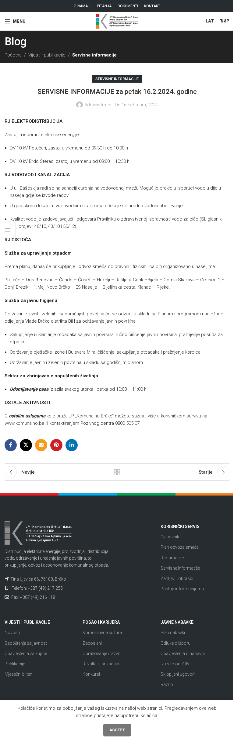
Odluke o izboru (175, 643)
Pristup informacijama (182, 588)
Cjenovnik (170, 536)
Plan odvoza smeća (180, 547)
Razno (167, 684)
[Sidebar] (7, 230)
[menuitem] (210, 21)
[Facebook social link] (11, 445)
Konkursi (91, 674)
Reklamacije (172, 557)
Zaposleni (92, 643)
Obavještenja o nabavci (183, 653)
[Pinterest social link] (56, 445)
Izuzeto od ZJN (175, 663)
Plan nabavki (173, 632)
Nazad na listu (117, 472)
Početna (13, 55)
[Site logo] (117, 21)
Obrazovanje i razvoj (102, 653)
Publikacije (15, 663)
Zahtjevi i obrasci (177, 578)
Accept (117, 730)
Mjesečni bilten (18, 674)
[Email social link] (41, 445)
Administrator (98, 105)
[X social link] (26, 445)
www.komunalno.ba (24, 423)
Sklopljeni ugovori (178, 674)
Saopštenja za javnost (26, 643)
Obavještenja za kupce (26, 653)
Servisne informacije (94, 55)
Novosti (12, 632)
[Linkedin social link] (72, 445)
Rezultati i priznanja (101, 663)
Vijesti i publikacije (47, 55)
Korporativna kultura (102, 632)
